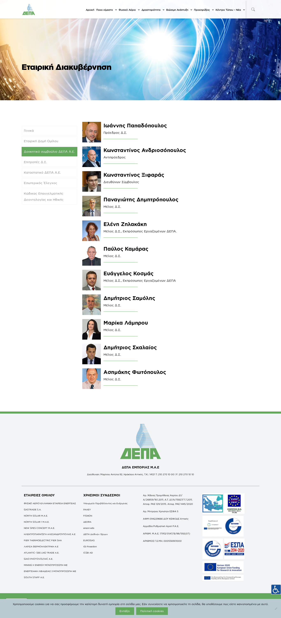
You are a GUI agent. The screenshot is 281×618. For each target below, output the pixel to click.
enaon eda (88, 528)
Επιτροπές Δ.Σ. (35, 162)
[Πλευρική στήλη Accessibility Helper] (276, 589)
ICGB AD (88, 552)
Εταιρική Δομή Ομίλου (41, 141)
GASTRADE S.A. (32, 509)
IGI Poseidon (90, 546)
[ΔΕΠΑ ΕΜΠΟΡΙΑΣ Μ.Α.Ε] (29, 9)
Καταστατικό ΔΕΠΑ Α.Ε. (42, 172)
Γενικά (29, 130)
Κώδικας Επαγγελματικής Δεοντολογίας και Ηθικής (44, 196)
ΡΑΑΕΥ (87, 509)
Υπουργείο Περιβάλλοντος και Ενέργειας (105, 503)
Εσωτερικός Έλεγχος (40, 183)
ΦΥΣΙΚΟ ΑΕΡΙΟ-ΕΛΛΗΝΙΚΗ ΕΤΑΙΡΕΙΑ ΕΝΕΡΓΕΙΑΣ (50, 503)
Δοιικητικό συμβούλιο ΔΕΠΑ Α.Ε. (49, 151)
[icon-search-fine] (253, 9)
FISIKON (87, 515)
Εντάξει (125, 611)
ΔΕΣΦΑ (87, 522)
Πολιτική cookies (152, 611)
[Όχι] (276, 608)
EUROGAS (89, 540)
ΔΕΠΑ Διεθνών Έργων (95, 534)
